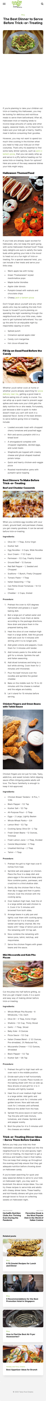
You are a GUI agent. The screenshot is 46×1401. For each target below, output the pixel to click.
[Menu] (4, 4)
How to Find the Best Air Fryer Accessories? (20, 1335)
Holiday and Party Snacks (15, 1367)
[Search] (42, 3)
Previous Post (12, 1215)
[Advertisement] (23, 79)
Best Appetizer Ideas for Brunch (21, 1369)
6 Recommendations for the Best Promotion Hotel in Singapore (22, 1300)
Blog (23, 15)
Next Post (33, 1215)
